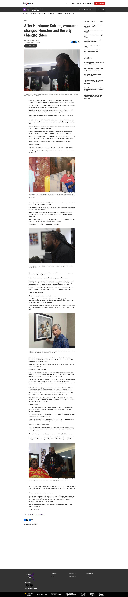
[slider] (30, 9)
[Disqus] (64, 551)
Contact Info (53, 573)
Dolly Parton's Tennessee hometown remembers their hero (92, 75)
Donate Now (100, 3)
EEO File (53, 576)
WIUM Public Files (72, 573)
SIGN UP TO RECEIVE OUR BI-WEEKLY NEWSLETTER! (81, 3)
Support (67, 13)
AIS (73, 13)
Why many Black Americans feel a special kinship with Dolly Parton (94, 63)
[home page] (33, 577)
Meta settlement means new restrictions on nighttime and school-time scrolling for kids (94, 89)
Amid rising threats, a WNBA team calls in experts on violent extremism (93, 69)
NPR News (26, 20)
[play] (24, 9)
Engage (52, 13)
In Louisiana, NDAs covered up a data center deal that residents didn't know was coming (93, 96)
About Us (59, 13)
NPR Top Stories (40, 514)
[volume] (28, 9)
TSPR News (25, 13)
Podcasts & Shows (36, 13)
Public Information (90, 573)
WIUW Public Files (72, 576)
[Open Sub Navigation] (29, 13)
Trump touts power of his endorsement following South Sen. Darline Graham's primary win (93, 82)
